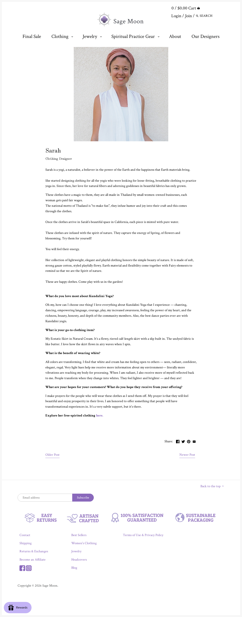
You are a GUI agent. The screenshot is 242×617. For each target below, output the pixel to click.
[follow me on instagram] (29, 568)
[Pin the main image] (188, 441)
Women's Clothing (84, 543)
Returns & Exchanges (33, 551)
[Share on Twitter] (183, 441)
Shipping (25, 543)
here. (99, 415)
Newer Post (187, 455)
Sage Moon (49, 585)
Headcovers (79, 559)
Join (188, 16)
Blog (74, 568)
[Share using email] (194, 441)
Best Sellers (78, 535)
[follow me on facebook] (22, 568)
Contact (24, 535)
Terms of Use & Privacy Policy (143, 535)
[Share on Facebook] (177, 441)
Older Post (52, 455)
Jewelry (76, 551)
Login (176, 16)
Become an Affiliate (32, 559)
